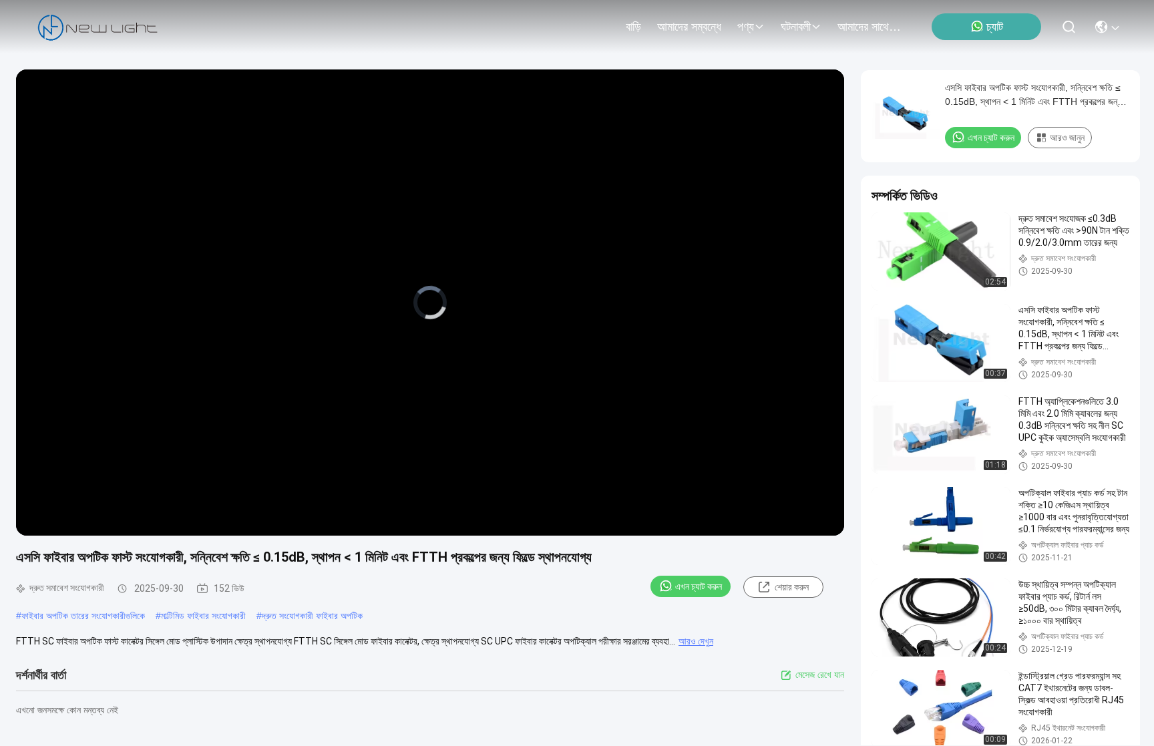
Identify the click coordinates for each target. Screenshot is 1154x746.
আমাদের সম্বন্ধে (689, 26)
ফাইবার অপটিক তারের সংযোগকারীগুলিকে (83, 615)
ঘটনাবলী (796, 26)
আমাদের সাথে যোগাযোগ (869, 26)
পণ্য (745, 26)
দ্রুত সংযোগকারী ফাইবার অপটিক (312, 615)
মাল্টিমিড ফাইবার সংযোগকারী (203, 615)
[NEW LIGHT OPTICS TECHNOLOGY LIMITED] (97, 26)
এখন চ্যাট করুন (698, 586)
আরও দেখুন (696, 641)
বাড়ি (633, 26)
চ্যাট (994, 26)
